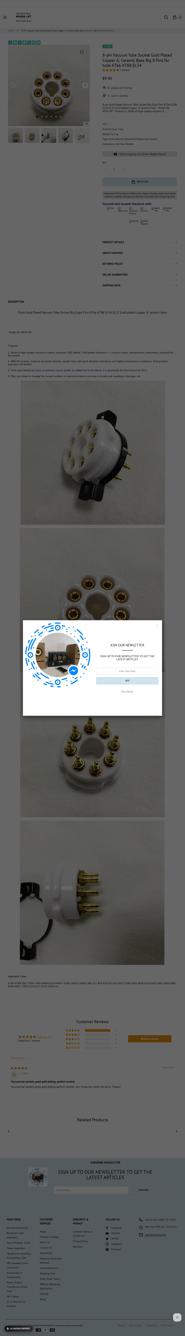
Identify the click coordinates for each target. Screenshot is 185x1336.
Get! (127, 680)
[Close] (156, 625)
